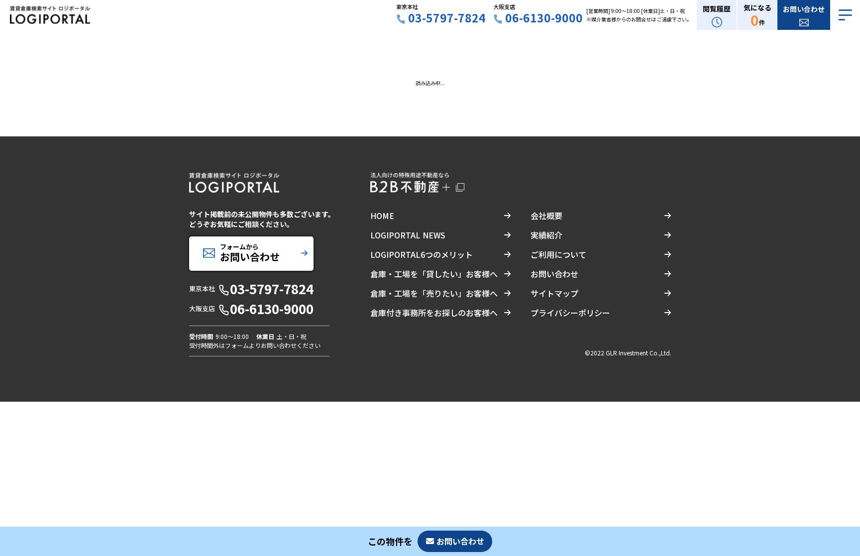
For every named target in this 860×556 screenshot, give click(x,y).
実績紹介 (546, 235)
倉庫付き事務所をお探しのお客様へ (434, 313)
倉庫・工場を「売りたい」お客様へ (434, 293)
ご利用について (558, 254)
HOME (382, 216)
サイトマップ (554, 293)
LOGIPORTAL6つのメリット (421, 254)
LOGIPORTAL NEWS (407, 235)
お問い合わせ (554, 274)
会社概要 (546, 216)
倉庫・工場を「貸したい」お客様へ (434, 274)
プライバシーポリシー (570, 313)
